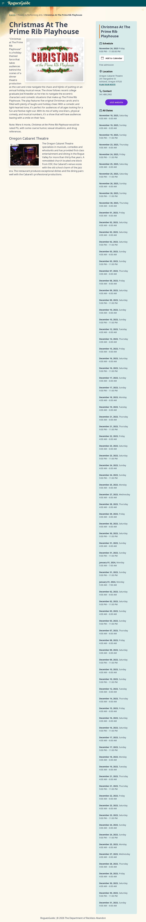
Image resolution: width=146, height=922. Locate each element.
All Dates (107, 110)
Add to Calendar (114, 58)
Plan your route (107, 84)
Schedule (107, 43)
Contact (107, 91)
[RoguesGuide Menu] (3, 3)
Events (12, 15)
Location (107, 71)
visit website (116, 102)
